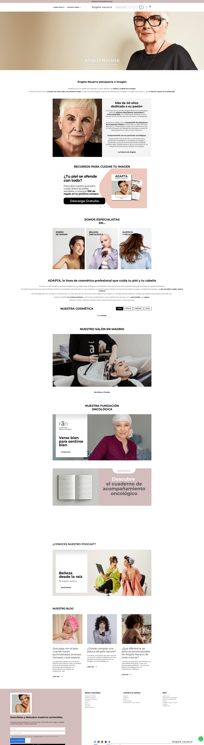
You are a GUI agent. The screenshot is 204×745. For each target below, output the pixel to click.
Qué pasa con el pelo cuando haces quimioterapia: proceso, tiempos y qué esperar (67, 653)
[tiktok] (109, 741)
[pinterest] (102, 741)
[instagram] (95, 741)
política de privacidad (38, 736)
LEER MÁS (56, 676)
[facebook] (98, 741)
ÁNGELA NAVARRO (93, 693)
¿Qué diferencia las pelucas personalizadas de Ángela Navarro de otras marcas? (136, 653)
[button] (146, 7)
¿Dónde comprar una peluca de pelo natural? (101, 650)
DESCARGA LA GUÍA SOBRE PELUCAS (102, 1)
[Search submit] (141, 7)
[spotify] (105, 741)
